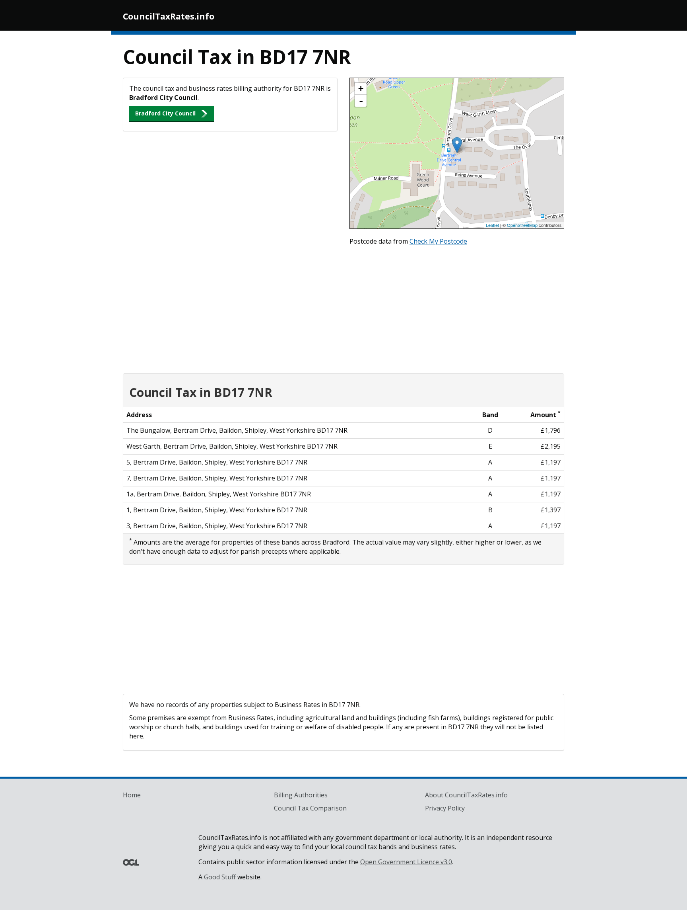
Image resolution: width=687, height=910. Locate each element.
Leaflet (492, 225)
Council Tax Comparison (310, 808)
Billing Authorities (301, 795)
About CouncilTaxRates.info (466, 795)
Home (132, 795)
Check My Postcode (438, 241)
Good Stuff (220, 877)
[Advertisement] (343, 307)
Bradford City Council (165, 113)
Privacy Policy (445, 808)
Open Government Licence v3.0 (406, 861)
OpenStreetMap (522, 225)
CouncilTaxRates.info (168, 16)
